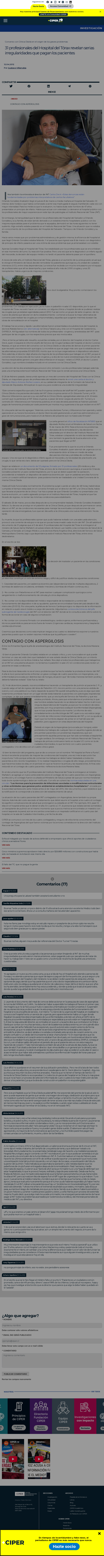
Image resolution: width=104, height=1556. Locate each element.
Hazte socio (64, 1546)
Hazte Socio (38, 6)
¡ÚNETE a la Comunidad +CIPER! (53, 14)
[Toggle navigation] (5, 20)
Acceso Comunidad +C (60, 6)
